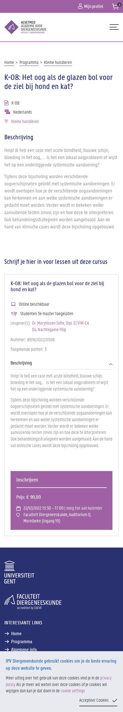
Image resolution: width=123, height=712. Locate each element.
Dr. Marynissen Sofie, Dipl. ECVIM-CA (60, 323)
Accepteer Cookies (94, 700)
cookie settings (73, 690)
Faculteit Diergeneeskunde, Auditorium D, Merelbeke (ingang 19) (57, 517)
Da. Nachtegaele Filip (49, 329)
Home (9, 62)
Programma (29, 62)
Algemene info (24, 649)
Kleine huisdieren (58, 62)
